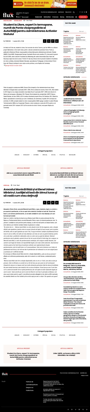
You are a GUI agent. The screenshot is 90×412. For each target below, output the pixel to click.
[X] (84, 12)
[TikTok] (75, 409)
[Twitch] (79, 409)
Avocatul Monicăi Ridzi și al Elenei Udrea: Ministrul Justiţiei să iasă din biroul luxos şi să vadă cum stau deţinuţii (66, 175)
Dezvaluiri (8, 20)
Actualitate (66, 56)
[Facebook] (80, 12)
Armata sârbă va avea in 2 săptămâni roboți (80, 39)
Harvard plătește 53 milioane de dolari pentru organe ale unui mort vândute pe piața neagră (81, 70)
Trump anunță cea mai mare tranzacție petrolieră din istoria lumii (81, 51)
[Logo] (8, 15)
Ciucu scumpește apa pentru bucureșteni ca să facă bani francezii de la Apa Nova (73, 138)
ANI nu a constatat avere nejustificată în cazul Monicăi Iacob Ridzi (23, 174)
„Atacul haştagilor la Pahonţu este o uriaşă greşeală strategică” (81, 60)
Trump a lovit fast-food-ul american (68, 68)
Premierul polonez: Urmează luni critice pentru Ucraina (68, 50)
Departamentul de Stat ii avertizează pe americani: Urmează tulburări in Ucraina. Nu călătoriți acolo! (68, 40)
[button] (74, 12)
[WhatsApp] (57, 41)
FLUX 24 (8, 41)
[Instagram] (82, 12)
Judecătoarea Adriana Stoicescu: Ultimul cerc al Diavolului (68, 60)
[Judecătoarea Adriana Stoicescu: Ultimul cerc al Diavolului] (74, 88)
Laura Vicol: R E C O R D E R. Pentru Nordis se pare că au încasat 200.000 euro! (74, 122)
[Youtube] (86, 12)
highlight (18, 20)
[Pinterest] (53, 41)
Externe (65, 35)
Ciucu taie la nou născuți (72, 130)
